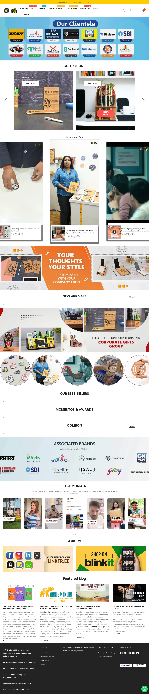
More (95, 8)
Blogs (43, 664)
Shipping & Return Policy (106, 653)
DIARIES (42, 8)
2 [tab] (75, 534)
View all (132, 297)
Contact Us (45, 661)
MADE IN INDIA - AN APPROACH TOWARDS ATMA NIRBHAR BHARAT (56, 607)
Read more (7, 641)
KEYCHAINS (72, 8)
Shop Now (30, 83)
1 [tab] (73, 534)
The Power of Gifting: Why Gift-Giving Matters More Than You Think (18, 607)
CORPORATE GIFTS (28, 8)
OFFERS (26, 14)
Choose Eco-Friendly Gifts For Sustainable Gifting (88, 607)
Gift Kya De (7, 644)
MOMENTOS (85, 8)
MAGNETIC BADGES (56, 8)
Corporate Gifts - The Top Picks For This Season (129, 607)
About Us (44, 653)
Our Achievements (47, 657)
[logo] (10, 10)
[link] (124, 10)
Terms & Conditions (105, 657)
